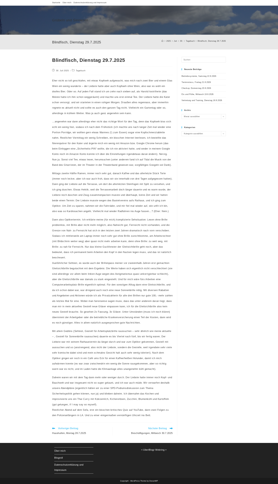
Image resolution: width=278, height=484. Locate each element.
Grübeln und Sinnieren (70, 20)
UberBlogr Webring (153, 450)
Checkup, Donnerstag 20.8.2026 (196, 88)
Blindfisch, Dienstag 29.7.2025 (212, 41)
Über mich (67, 3)
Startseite (56, 3)
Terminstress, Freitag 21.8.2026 (196, 82)
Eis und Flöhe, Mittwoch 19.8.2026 (198, 94)
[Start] (162, 41)
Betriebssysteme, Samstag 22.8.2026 (199, 76)
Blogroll (58, 458)
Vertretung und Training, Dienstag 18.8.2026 (202, 100)
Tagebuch (81, 70)
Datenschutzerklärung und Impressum (90, 3)
